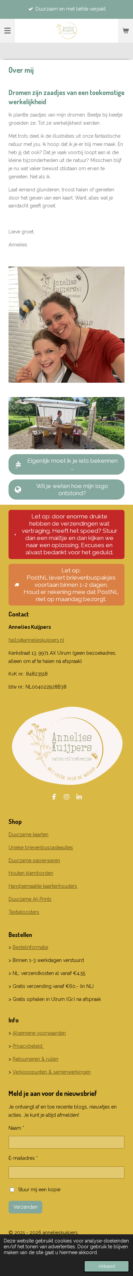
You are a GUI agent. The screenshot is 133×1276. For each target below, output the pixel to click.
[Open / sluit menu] (7, 31)
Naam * (16, 1128)
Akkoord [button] (106, 1266)
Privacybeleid (28, 1046)
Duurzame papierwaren (34, 860)
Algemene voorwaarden (39, 1033)
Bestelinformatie (30, 947)
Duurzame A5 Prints (30, 899)
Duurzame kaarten (28, 834)
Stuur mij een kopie (39, 1189)
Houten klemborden (31, 873)
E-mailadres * (23, 1158)
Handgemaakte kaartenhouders (43, 886)
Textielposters (24, 912)
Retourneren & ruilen (35, 1059)
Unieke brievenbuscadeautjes (41, 847)
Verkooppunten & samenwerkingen (52, 1072)
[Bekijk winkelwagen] (125, 31)
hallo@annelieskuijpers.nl (36, 640)
